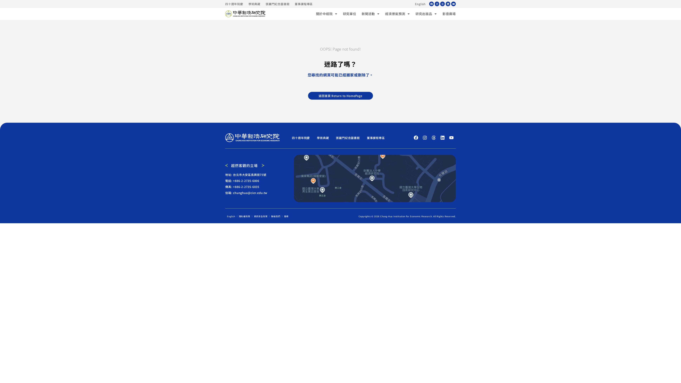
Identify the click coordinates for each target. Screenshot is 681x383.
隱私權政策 (244, 216)
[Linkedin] (448, 4)
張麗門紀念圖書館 (277, 4)
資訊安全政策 (261, 216)
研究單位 (349, 13)
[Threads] (442, 4)
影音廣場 (449, 13)
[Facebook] (431, 4)
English (420, 4)
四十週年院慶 (234, 4)
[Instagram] (437, 4)
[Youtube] (453, 4)
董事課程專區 (304, 4)
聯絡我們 (275, 216)
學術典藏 (254, 4)
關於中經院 (324, 13)
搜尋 (286, 216)
